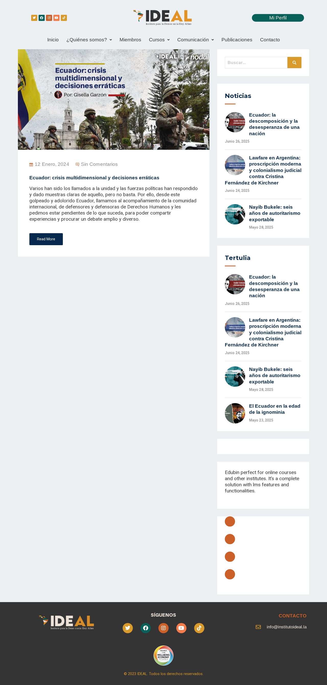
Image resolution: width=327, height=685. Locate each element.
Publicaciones (236, 39)
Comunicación (193, 39)
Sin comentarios (99, 164)
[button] (89, 40)
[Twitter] (34, 18)
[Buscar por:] (263, 62)
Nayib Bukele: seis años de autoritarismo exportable (274, 213)
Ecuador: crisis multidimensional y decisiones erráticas (94, 177)
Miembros (130, 39)
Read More (46, 239)
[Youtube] (56, 18)
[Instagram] (49, 18)
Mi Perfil (278, 17)
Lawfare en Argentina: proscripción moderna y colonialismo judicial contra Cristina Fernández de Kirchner (263, 170)
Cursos (157, 39)
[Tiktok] (64, 18)
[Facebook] (42, 18)
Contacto (270, 39)
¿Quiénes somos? (86, 39)
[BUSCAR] (294, 62)
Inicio (53, 39)
